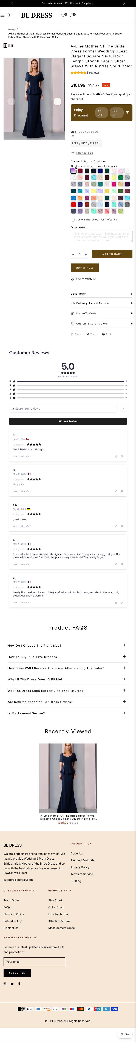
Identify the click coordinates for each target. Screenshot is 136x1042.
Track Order (11, 900)
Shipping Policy (14, 914)
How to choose (58, 914)
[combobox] (123, 408)
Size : (84, 133)
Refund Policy (13, 921)
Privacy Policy (80, 867)
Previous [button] (11, 101)
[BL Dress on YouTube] (12, 983)
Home (11, 29)
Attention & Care (59, 921)
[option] (34, 99)
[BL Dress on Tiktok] (20, 983)
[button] (85, 73)
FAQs (7, 907)
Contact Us (11, 928)
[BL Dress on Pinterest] (5, 983)
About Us (77, 853)
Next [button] (57, 101)
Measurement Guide (61, 928)
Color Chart (56, 907)
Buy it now (84, 268)
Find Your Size (84, 152)
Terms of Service (82, 874)
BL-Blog (76, 881)
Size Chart (55, 900)
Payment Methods (82, 860)
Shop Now (87, 3)
